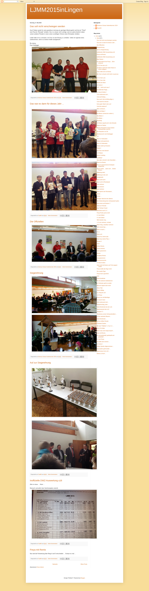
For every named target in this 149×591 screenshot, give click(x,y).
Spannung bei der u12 (103, 309)
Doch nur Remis (101, 162)
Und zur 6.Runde (101, 205)
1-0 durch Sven (101, 300)
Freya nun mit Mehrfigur (103, 297)
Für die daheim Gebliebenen (105, 280)
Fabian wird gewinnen (103, 141)
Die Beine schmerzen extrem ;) (105, 113)
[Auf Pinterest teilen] (83, 98)
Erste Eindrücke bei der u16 (104, 307)
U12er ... (99, 196)
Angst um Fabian (101, 125)
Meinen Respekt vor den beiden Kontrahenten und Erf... (105, 128)
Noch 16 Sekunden (102, 143)
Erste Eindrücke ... (102, 319)
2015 (97, 36)
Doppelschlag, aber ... (103, 304)
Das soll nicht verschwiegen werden (47, 26)
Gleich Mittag (100, 290)
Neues (98, 253)
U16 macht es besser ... (103, 101)
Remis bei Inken (101, 82)
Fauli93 (99, 28)
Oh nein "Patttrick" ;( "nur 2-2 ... (105, 326)
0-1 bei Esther (101, 215)
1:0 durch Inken (101, 262)
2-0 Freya (99, 295)
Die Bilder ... (100, 118)
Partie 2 (99, 148)
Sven (98, 243)
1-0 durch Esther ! (102, 92)
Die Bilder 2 (100, 116)
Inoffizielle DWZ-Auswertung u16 (46, 480)
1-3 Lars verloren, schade (104, 222)
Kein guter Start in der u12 (104, 104)
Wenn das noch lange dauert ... (105, 330)
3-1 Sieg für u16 (101, 292)
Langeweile (100, 177)
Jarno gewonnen (101, 251)
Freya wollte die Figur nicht (104, 269)
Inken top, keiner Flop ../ (103, 239)
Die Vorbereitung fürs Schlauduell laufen (108, 201)
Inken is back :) (101, 229)
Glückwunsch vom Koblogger (105, 134)
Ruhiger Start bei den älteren (105, 198)
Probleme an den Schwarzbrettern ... (107, 314)
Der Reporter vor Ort (102, 131)
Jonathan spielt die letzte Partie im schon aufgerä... (106, 68)
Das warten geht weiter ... (104, 349)
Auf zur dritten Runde (102, 321)
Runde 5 (99, 241)
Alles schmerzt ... (101, 109)
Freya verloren (101, 248)
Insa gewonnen (101, 258)
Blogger (83, 578)
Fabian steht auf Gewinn (103, 146)
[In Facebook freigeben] (81, 98)
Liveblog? (99, 157)
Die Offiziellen (37, 221)
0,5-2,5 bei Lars (101, 78)
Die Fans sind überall (103, 150)
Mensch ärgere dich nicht (104, 285)
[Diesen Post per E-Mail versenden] (75, 98)
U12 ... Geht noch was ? (103, 87)
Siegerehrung (36, 273)
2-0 (98, 136)
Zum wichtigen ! (101, 111)
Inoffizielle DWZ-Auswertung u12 (106, 57)
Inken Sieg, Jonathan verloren (105, 224)
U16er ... (99, 194)
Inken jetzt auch (101, 179)
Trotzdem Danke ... (102, 323)
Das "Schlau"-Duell (102, 208)
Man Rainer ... (101, 59)
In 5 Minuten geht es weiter (104, 283)
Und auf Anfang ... (102, 97)
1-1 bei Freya (100, 339)
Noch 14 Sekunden (102, 138)
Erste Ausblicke (101, 278)
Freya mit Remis (38, 549)
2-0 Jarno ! (100, 85)
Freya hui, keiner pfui (102, 236)
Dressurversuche (101, 260)
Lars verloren (100, 189)
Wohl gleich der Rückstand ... (105, 191)
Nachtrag (99, 120)
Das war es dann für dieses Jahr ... (47, 103)
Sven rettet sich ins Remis (104, 71)
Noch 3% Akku (101, 328)
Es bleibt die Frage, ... (103, 89)
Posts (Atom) (40, 567)
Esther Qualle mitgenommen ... (105, 346)
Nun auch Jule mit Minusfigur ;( (105, 99)
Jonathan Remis (101, 255)
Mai (98, 38)
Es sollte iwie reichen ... (103, 341)
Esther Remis (100, 246)
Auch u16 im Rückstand (103, 182)
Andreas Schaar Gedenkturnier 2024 (107, 25)
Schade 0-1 (100, 311)
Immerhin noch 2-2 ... (102, 210)
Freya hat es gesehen (103, 273)
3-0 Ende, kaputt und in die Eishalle (106, 123)
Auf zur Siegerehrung (40, 362)
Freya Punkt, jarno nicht (103, 213)
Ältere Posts (84, 564)
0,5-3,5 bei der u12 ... (102, 65)
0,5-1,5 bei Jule (101, 80)
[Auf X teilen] (79, 98)
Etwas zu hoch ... (101, 353)
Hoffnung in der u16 (102, 175)
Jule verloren (100, 184)
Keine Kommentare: (67, 97)
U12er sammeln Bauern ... (104, 316)
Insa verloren (100, 186)
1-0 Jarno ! (100, 344)
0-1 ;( (98, 232)
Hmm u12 (99, 234)
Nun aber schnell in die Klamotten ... (107, 160)
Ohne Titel (99, 288)
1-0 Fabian (100, 153)
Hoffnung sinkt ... (101, 172)
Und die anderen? (102, 106)
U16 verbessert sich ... (103, 94)
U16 (98, 276)
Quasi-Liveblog (101, 155)
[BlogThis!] (77, 98)
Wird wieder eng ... (102, 220)
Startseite (55, 564)
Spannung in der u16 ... (103, 351)
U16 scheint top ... (102, 227)
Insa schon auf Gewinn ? (103, 203)
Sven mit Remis (101, 333)
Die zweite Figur (101, 271)
